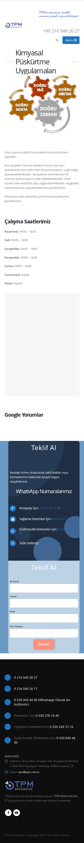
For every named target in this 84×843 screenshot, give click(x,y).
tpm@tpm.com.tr (28, 772)
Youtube (16, 812)
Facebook (8, 812)
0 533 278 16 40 (49, 508)
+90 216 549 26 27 (61, 31)
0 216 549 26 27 (50, 543)
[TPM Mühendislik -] (13, 25)
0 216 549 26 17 (25, 688)
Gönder (44, 644)
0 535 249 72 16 (62, 519)
